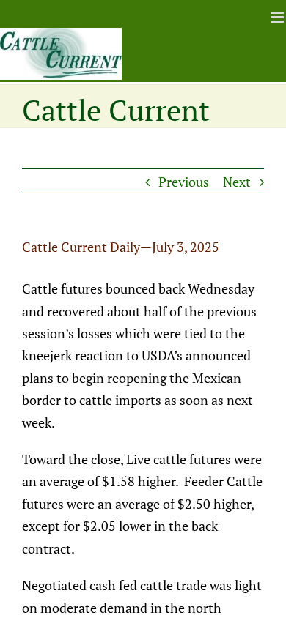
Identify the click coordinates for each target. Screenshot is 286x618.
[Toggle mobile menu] (278, 17)
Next (237, 181)
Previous (183, 181)
